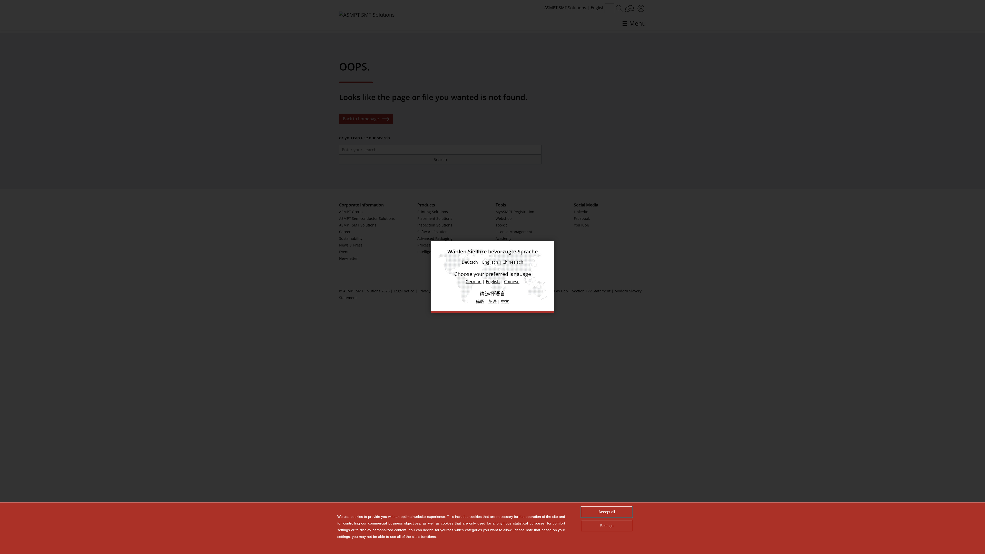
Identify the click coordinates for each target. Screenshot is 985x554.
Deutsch (470, 262)
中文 (505, 301)
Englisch (490, 262)
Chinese (511, 281)
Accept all (606, 512)
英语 (492, 301)
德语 (480, 301)
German (473, 281)
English (493, 281)
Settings (607, 525)
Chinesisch (513, 262)
